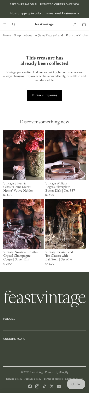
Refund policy (14, 379)
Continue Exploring (44, 95)
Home (7, 35)
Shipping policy (74, 379)
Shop (17, 35)
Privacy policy (32, 379)
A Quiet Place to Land (49, 35)
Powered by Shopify (57, 372)
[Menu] (5, 24)
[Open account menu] (74, 24)
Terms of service (53, 379)
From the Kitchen (77, 35)
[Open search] (13, 24)
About (28, 35)
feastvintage (37, 372)
